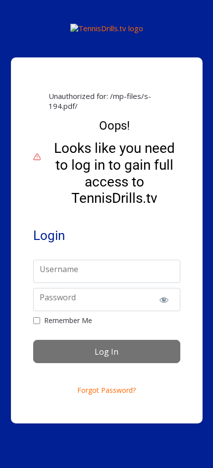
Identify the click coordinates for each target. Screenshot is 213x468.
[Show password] (164, 299)
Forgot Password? (106, 390)
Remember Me (68, 320)
